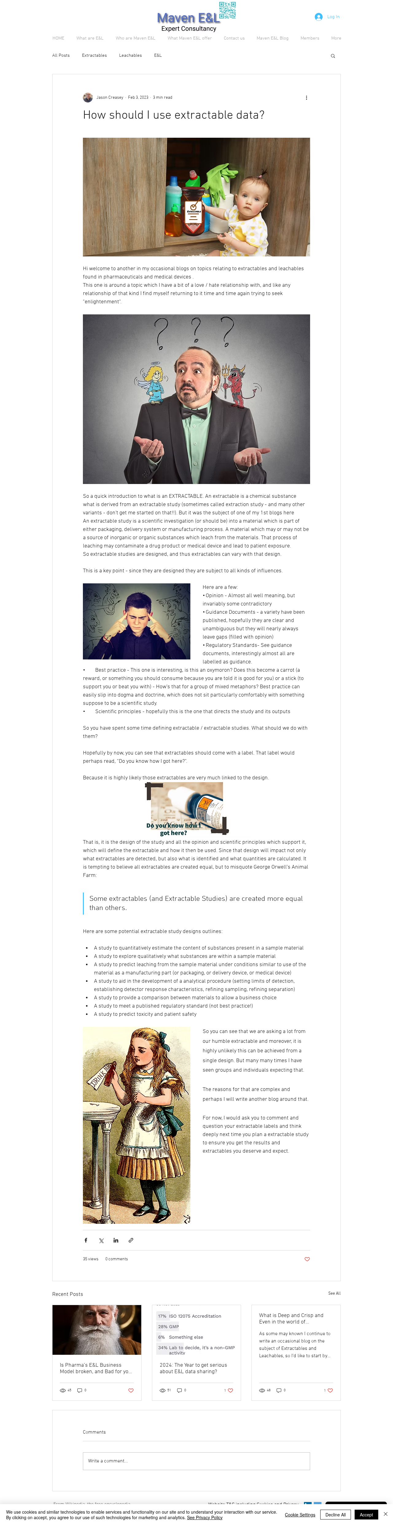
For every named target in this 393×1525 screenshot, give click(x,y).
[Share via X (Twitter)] (101, 1240)
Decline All (335, 1515)
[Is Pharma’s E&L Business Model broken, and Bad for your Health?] (97, 1330)
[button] (333, 55)
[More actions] (306, 97)
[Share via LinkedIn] (116, 1240)
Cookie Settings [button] (300, 1515)
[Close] (385, 1514)
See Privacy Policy (205, 1517)
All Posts (61, 55)
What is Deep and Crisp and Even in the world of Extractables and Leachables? (294, 1318)
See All (334, 1293)
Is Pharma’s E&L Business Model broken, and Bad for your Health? (97, 1368)
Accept (366, 1515)
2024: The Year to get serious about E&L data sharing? (193, 1368)
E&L (158, 55)
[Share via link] (131, 1240)
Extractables (94, 55)
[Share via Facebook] (86, 1240)
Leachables (130, 55)
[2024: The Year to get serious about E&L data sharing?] (196, 1330)
